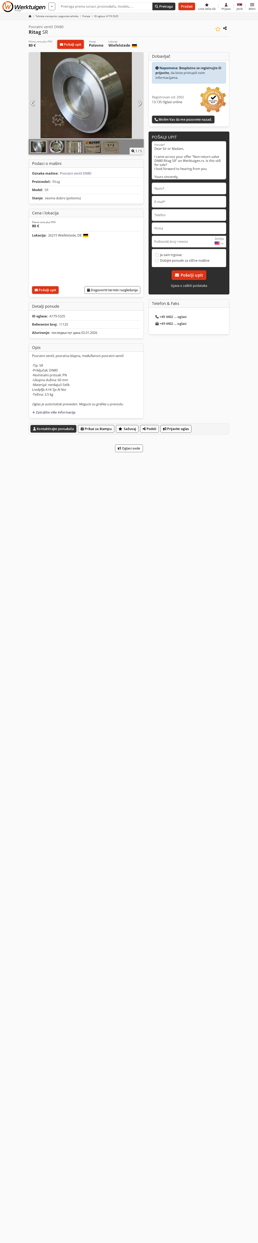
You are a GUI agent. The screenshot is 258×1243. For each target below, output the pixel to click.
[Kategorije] (51, 6)
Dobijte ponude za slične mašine (184, 260)
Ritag (56, 181)
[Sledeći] (139, 103)
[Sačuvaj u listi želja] (218, 29)
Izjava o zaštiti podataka (189, 285)
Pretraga (165, 6)
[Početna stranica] (30, 16)
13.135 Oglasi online (167, 102)
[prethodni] (33, 103)
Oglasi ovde (130, 448)
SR (46, 190)
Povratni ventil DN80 (75, 173)
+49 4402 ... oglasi (172, 317)
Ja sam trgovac (171, 255)
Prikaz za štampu (98, 429)
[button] (252, 6)
